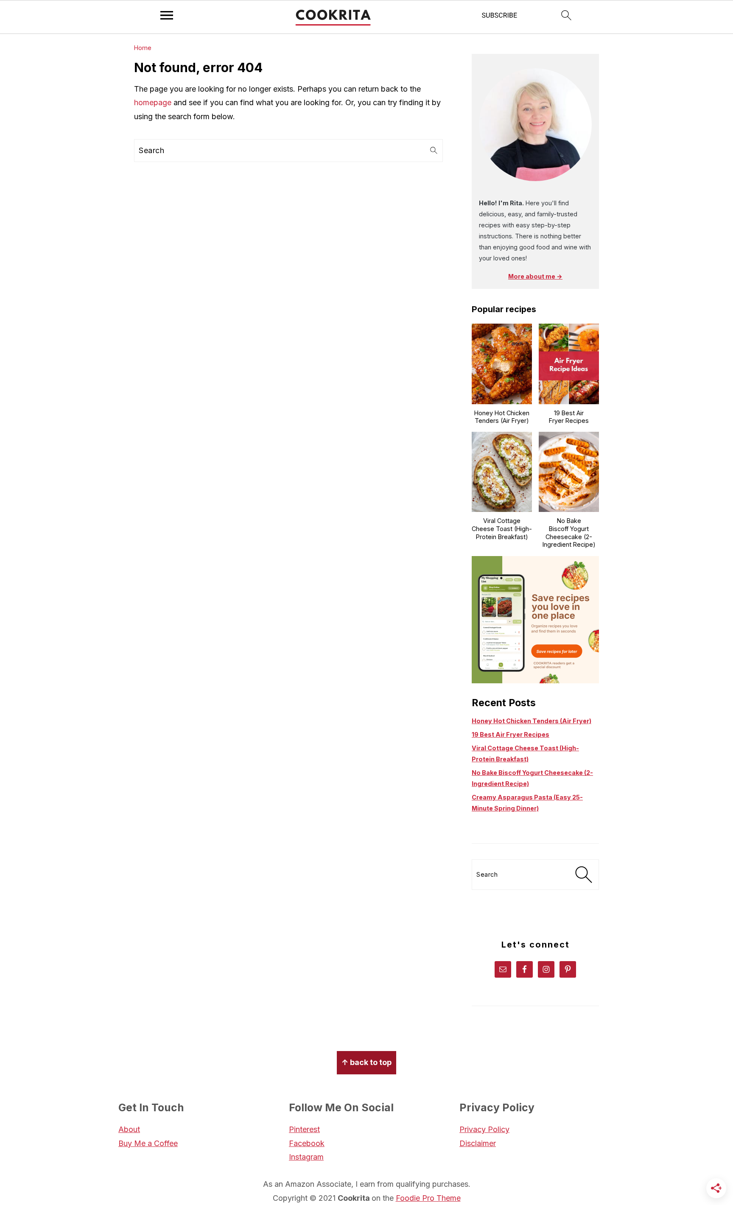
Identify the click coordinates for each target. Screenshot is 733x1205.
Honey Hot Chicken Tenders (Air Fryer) (531, 720)
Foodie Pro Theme (428, 1198)
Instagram (306, 1156)
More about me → (535, 276)
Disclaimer (477, 1143)
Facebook (307, 1143)
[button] (500, 17)
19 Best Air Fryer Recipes (510, 734)
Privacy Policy (484, 1129)
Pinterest (304, 1129)
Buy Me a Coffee (148, 1143)
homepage (152, 102)
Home (142, 47)
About (129, 1129)
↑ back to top (366, 1062)
